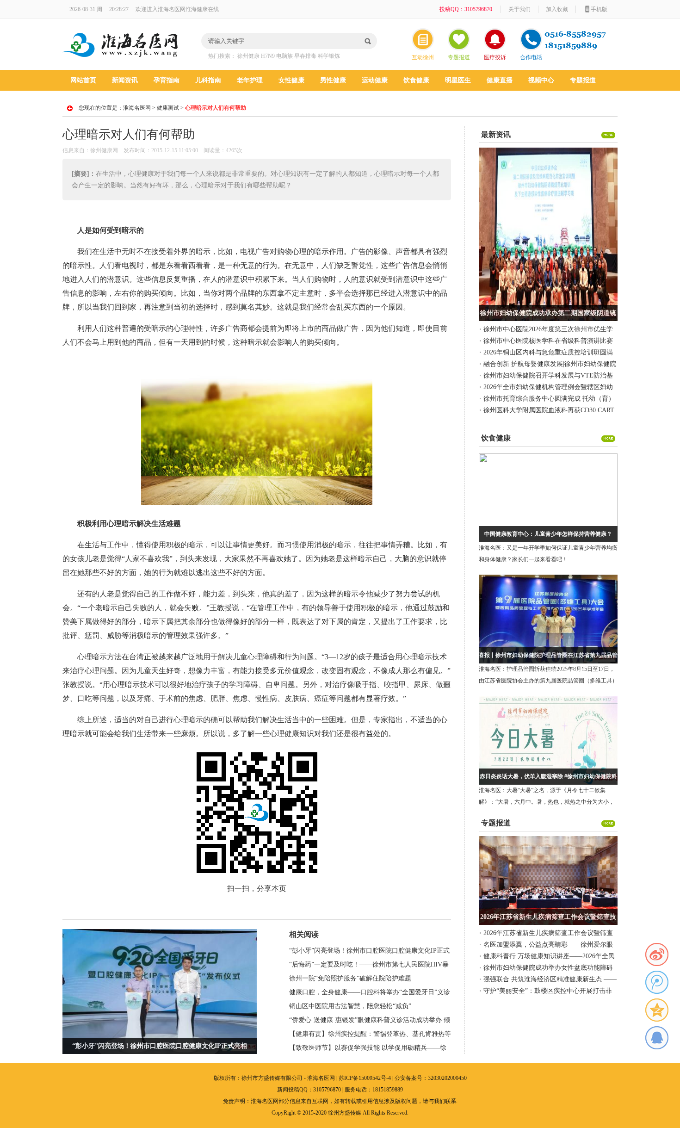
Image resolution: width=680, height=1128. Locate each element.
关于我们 (519, 9)
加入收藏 (557, 9)
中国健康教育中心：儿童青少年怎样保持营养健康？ (548, 534)
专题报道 (459, 57)
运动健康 (375, 80)
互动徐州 (423, 57)
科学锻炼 (329, 56)
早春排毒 (305, 56)
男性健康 (333, 80)
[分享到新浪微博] (656, 954)
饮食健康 (416, 80)
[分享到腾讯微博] (656, 982)
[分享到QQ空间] (656, 1010)
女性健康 (291, 80)
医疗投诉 (495, 57)
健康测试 (168, 108)
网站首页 (83, 80)
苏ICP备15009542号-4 (365, 1078)
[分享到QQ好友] (656, 1037)
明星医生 (458, 80)
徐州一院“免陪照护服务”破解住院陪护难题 (350, 978)
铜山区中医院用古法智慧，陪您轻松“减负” (350, 1006)
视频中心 (541, 80)
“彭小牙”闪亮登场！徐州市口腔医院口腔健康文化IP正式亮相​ (159, 1045)
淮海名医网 (137, 108)
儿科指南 (208, 80)
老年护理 (250, 80)
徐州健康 (248, 56)
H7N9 (268, 56)
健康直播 (500, 80)
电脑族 (284, 56)
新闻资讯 (125, 80)
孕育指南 (166, 80)
